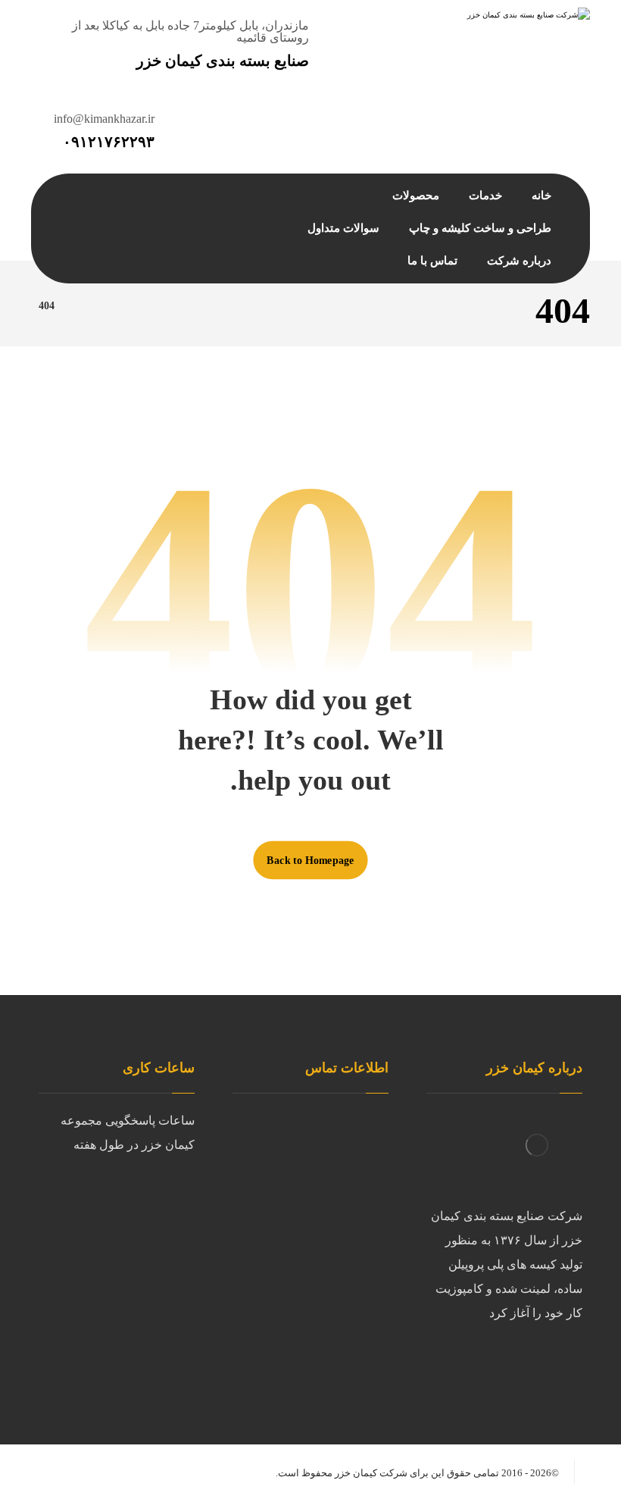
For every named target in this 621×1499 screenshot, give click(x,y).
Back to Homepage (310, 859)
